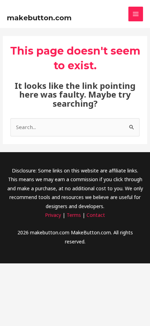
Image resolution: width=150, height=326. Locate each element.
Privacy (53, 215)
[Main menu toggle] (135, 14)
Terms (74, 215)
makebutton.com (39, 18)
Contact (96, 215)
